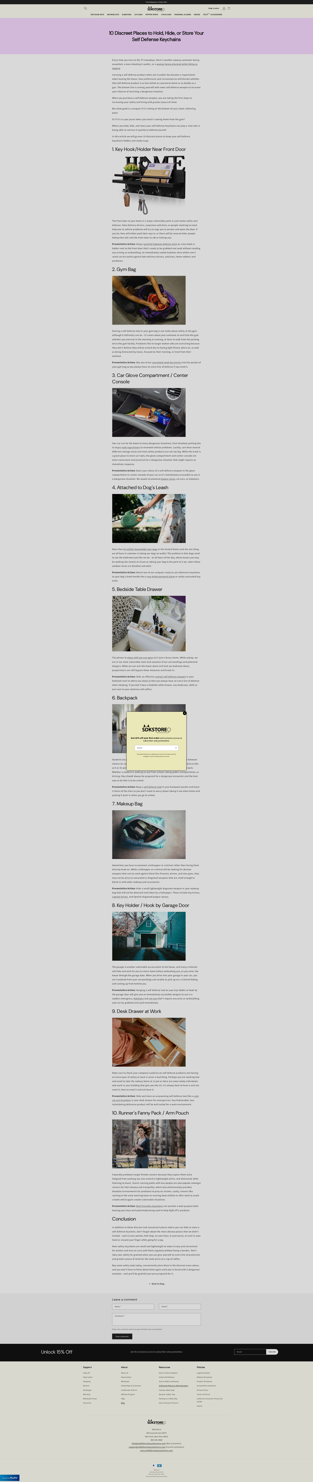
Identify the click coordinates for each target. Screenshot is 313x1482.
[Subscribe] (175, 748)
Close (185, 713)
